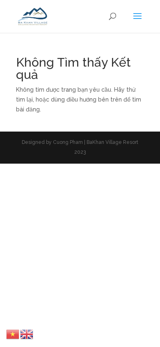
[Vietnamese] (13, 334)
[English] (27, 334)
